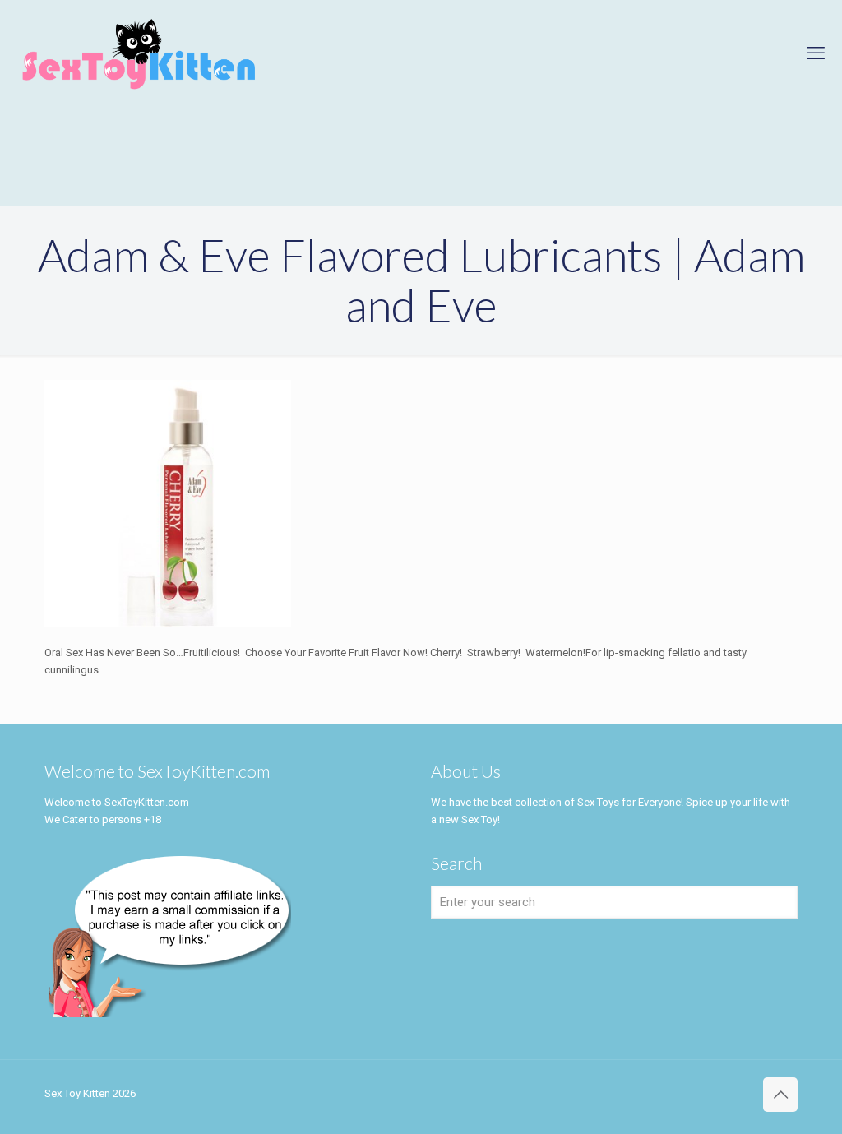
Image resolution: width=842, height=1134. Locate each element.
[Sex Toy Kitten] (139, 53)
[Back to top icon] (780, 1094)
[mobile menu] (816, 53)
